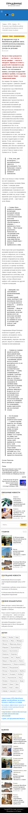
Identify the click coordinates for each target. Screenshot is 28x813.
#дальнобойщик (15, 647)
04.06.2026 (17, 518)
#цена (11, 684)
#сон (3, 677)
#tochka (11, 637)
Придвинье (14, 3)
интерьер (4, 691)
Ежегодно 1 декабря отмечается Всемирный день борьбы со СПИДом (14, 607)
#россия (4, 674)
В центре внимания (18, 758)
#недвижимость (6, 664)
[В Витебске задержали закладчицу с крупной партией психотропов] (7, 501)
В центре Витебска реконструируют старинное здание (19, 551)
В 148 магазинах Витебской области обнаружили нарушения (19, 766)
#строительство (12, 677)
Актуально (5, 36)
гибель (17, 688)
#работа (22, 671)
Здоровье (15, 746)
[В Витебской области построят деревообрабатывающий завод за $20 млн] (7, 564)
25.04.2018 (5, 51)
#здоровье (5, 657)
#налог (21, 661)
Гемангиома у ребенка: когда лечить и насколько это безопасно (14, 588)
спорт (19, 691)
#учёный (4, 684)
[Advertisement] (20, 15)
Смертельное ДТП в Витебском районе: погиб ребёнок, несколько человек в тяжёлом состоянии (13, 700)
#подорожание (14, 667)
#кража (18, 657)
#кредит (4, 661)
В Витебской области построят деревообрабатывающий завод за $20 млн (13, 582)
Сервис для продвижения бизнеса (13, 718)
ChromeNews (10, 811)
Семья (10, 36)
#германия (5, 647)
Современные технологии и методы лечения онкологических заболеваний (14, 714)
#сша (20, 677)
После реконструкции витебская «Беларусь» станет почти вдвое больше (19, 541)
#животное (5, 654)
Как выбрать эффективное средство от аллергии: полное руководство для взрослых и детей (14, 707)
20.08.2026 (17, 555)
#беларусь (20, 641)
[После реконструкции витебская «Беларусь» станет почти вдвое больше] (7, 540)
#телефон (5, 681)
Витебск (4, 688)
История (15, 783)
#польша (4, 671)
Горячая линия (16, 760)
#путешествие (13, 671)
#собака (20, 674)
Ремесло (15, 794)
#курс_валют (13, 661)
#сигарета (12, 674)
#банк (12, 641)
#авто (17, 637)
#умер (21, 681)
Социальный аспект (19, 36)
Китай (10, 688)
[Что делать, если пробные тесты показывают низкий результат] (7, 513)
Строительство (17, 772)
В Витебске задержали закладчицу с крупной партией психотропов (19, 502)
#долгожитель (14, 651)
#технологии (13, 681)
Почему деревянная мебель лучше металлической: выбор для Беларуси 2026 (18, 801)
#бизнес (4, 644)
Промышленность (17, 734)
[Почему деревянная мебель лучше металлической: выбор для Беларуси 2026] (7, 799)
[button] (2, 11)
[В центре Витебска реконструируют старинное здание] (7, 552)
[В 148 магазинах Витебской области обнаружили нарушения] (7, 762)
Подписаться (13, 15)
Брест (17, 684)
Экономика (16, 736)
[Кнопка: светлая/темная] (6, 15)
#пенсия (4, 667)
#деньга (4, 651)
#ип (12, 657)
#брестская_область (15, 644)
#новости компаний (19, 664)
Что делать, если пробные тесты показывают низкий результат (19, 513)
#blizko (4, 637)
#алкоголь (5, 641)
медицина (13, 691)
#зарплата (14, 654)
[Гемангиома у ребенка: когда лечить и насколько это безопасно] (7, 750)
